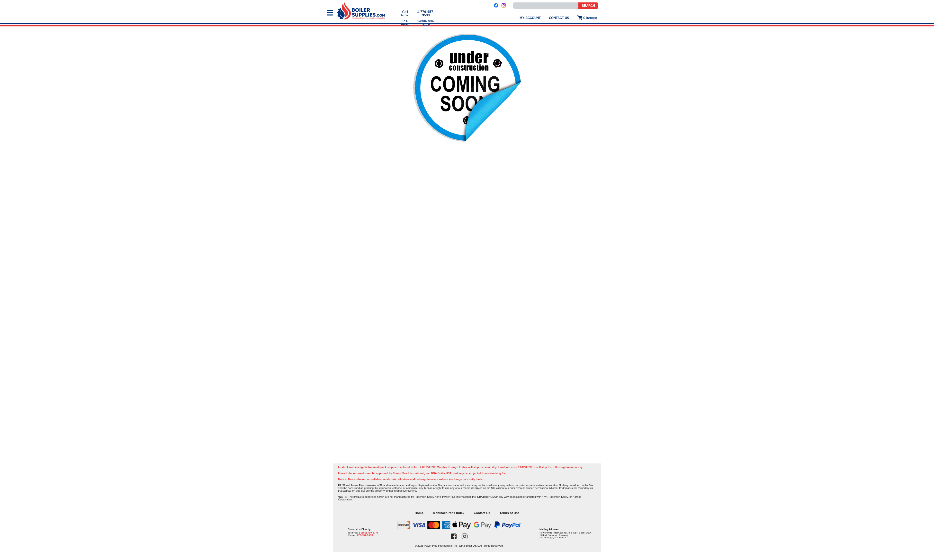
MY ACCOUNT (530, 18)
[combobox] (545, 5)
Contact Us (559, 18)
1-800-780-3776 (425, 22)
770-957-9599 (365, 535)
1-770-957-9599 (425, 13)
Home (419, 513)
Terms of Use (509, 513)
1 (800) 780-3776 (368, 532)
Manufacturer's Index (448, 513)
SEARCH (588, 6)
